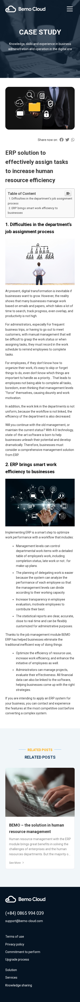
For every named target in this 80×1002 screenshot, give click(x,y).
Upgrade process (17, 959)
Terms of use (14, 936)
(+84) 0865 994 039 (24, 913)
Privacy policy (14, 944)
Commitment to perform (22, 952)
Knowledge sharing (18, 985)
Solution (11, 970)
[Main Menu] (70, 9)
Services (11, 977)
